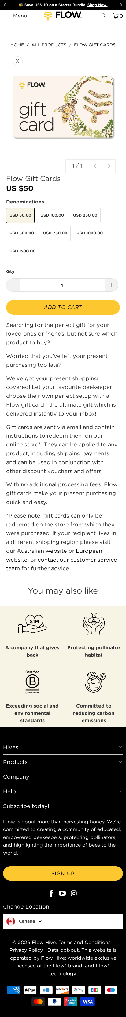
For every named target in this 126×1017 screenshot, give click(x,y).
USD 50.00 (20, 215)
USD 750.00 (55, 233)
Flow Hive (44, 942)
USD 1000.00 (89, 233)
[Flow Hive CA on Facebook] (51, 893)
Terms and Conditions (84, 942)
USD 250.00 (85, 215)
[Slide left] (95, 166)
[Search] (103, 16)
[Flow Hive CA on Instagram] (74, 893)
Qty (10, 271)
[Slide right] (109, 166)
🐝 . (63, 4)
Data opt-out (63, 950)
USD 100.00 (52, 215)
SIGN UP (63, 873)
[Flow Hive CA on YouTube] (62, 893)
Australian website (42, 550)
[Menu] (3, 16)
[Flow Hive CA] (62, 16)
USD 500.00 (21, 233)
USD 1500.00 (22, 251)
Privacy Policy (26, 950)
